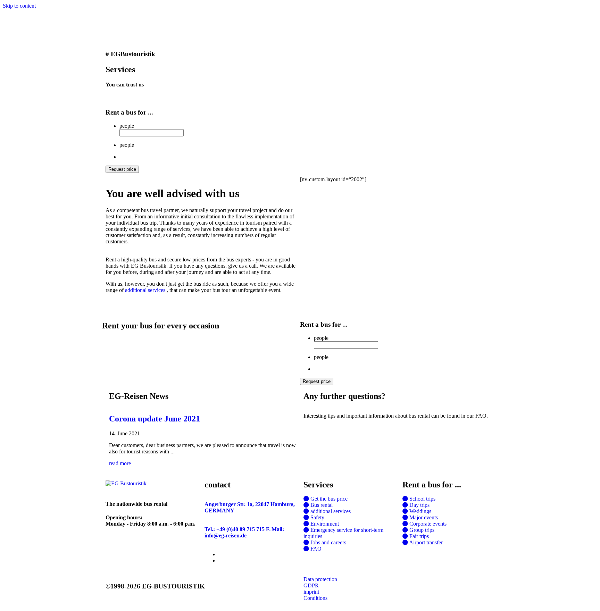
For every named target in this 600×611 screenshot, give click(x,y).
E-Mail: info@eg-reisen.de (244, 532)
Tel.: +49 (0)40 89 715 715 (235, 529)
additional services (145, 290)
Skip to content (19, 6)
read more (120, 463)
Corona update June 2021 (154, 418)
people (126, 126)
